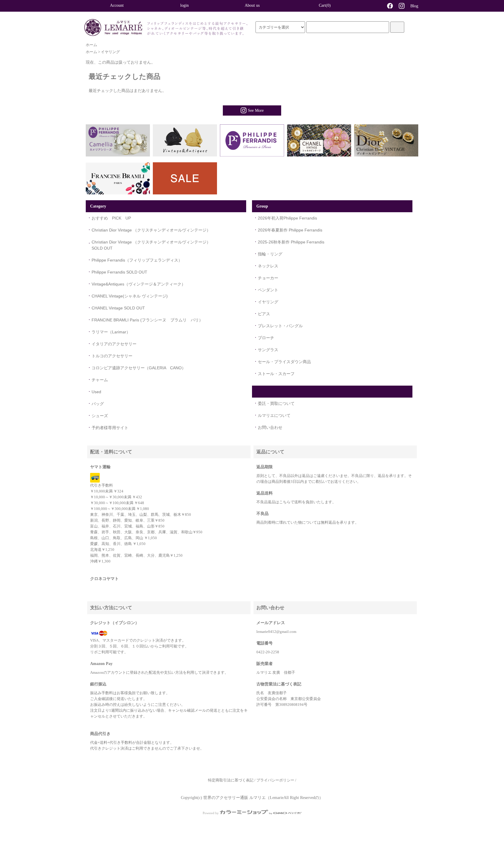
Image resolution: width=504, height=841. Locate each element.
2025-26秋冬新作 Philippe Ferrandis (291, 242)
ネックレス (268, 266)
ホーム (91, 45)
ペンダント (268, 290)
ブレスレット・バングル (280, 325)
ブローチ (266, 337)
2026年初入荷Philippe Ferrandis (287, 218)
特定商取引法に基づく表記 (230, 780)
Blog (414, 6)
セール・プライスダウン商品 (284, 361)
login (184, 5)
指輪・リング (270, 254)
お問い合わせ (270, 427)
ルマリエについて (274, 415)
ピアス (264, 313)
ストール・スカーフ (276, 373)
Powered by (211, 813)
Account (117, 5)
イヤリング (110, 52)
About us (252, 5)
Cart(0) (325, 5)
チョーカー (268, 278)
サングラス (268, 349)
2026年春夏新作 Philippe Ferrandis (290, 230)
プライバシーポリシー (275, 780)
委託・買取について (276, 403)
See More (256, 110)
